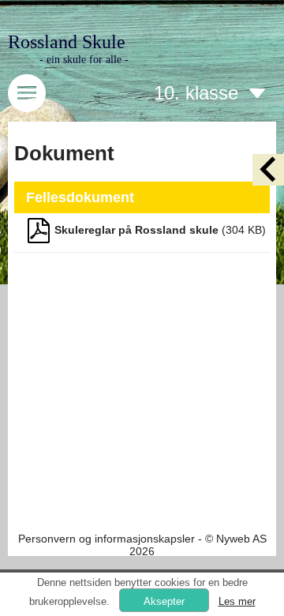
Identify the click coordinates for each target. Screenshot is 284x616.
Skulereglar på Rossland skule (136, 229)
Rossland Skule (66, 42)
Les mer (237, 601)
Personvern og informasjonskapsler (106, 538)
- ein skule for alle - (84, 60)
